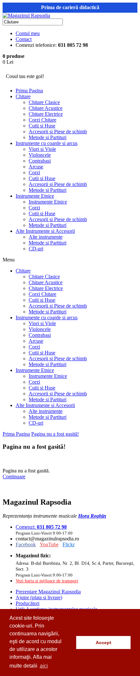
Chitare (23, 96)
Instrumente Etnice (35, 196)
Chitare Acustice (46, 108)
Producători (27, 603)
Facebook (26, 544)
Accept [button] (103, 642)
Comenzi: (41, 527)
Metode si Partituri (47, 137)
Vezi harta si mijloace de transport (47, 580)
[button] (69, 642)
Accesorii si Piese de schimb (58, 131)
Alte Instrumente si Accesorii (45, 231)
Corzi (34, 172)
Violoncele (40, 155)
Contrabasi (40, 161)
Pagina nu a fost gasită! (55, 434)
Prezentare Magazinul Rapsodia (48, 591)
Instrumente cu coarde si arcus (46, 143)
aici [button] (44, 666)
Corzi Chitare (42, 120)
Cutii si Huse (42, 125)
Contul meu (28, 33)
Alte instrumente (46, 237)
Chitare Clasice (44, 102)
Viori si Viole (42, 149)
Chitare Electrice (46, 114)
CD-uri (36, 248)
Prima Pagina (29, 90)
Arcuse (36, 166)
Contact (24, 39)
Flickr (69, 544)
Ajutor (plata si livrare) (39, 597)
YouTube (49, 544)
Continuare (14, 476)
